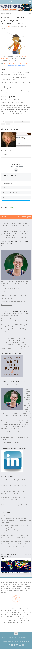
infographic (16, 121)
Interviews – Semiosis (8, 547)
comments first (20, 166)
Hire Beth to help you (7, 435)
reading (8, 124)
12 (29, 133)
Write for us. (4, 292)
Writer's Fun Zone (8, 2)
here (8, 111)
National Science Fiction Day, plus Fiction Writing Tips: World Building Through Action (15, 530)
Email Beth (17, 442)
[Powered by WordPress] (10, 641)
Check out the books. (7, 298)
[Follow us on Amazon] (18, 217)
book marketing (6, 13)
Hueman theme (25, 641)
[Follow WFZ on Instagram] (25, 217)
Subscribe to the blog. (7, 305)
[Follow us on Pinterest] (28, 217)
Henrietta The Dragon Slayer (12, 424)
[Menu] (30, 2)
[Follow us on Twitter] (23, 217)
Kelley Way (5, 535)
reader (3, 124)
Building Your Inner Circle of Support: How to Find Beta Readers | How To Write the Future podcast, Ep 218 (15, 499)
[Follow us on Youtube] (30, 217)
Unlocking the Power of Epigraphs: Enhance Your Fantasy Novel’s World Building (16, 520)
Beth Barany (6, 26)
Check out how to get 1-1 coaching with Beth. (13, 301)
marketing (27, 121)
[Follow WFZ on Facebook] (20, 217)
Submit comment (16, 201)
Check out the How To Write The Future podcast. (14, 295)
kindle (22, 121)
